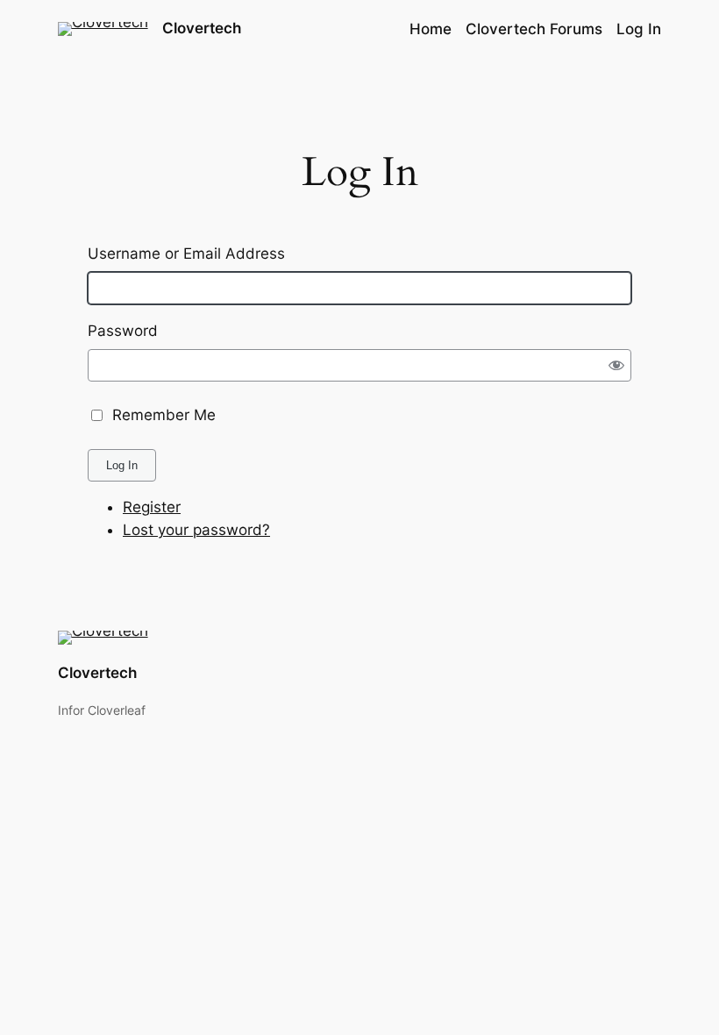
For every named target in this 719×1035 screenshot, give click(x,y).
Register (152, 507)
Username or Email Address (186, 253)
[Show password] (616, 365)
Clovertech (201, 28)
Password (123, 330)
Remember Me (164, 415)
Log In (122, 465)
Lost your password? (196, 530)
